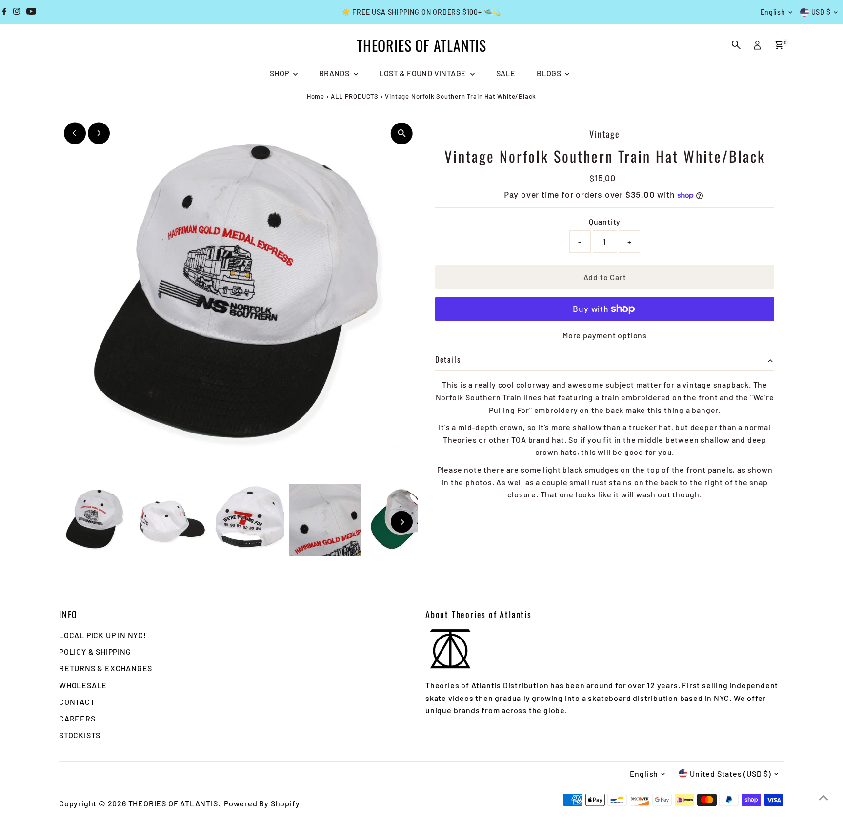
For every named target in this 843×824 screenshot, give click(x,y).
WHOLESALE (83, 685)
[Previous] (75, 133)
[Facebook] (4, 12)
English (773, 12)
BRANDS (335, 73)
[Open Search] (736, 45)
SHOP (280, 73)
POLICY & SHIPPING (95, 651)
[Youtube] (31, 12)
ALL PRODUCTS (355, 96)
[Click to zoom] (402, 133)
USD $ (821, 12)
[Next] (99, 133)
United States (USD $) (730, 773)
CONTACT (77, 701)
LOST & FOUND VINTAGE (423, 73)
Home (315, 96)
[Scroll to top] (823, 797)
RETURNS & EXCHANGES (105, 668)
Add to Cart (604, 277)
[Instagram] (16, 12)
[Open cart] (779, 45)
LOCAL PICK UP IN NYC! (102, 634)
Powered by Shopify (262, 803)
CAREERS (77, 718)
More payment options (604, 335)
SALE (506, 73)
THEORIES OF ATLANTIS (421, 45)
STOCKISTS (79, 735)
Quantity (605, 221)
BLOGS (549, 73)
